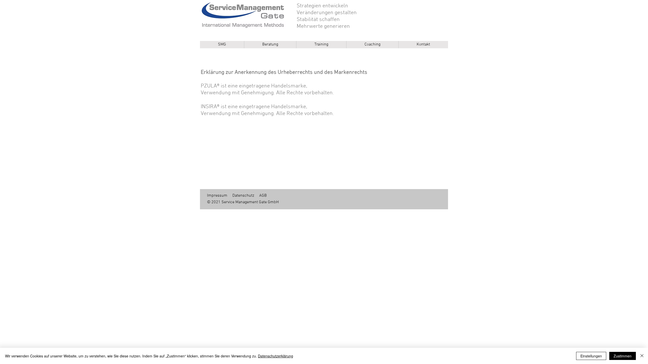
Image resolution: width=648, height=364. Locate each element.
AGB (263, 195)
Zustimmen (623, 355)
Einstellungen (591, 355)
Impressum (217, 195)
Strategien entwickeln (322, 6)
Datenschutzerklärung (275, 355)
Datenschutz (243, 195)
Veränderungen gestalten (327, 12)
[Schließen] (642, 356)
